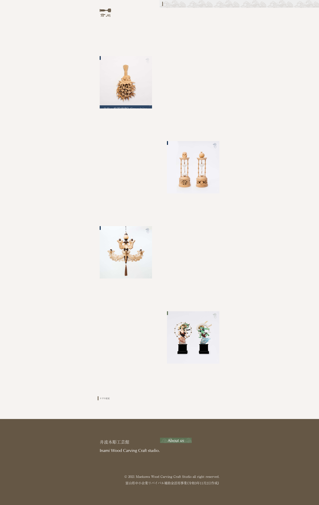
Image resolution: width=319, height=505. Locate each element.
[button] (148, 105)
